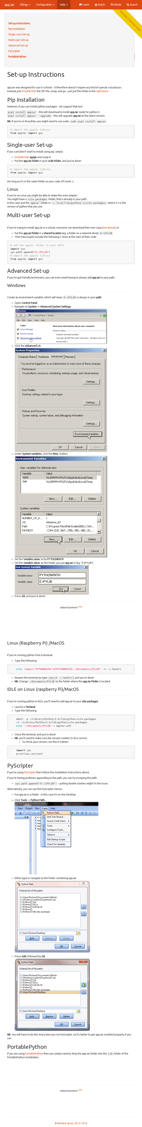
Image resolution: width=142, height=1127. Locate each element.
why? (80, 607)
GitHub (117, 4)
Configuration (44, 4)
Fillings (24, 4)
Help (63, 4)
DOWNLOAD (29, 91)
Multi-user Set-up (18, 39)
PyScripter (14, 51)
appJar (9, 4)
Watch (101, 4)
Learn (85, 4)
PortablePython (17, 56)
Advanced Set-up (18, 45)
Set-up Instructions (19, 23)
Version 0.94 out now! (130, 21)
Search (133, 4)
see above (109, 227)
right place (102, 91)
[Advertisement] (71, 621)
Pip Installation (16, 28)
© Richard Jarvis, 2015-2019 (71, 1123)
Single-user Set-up (19, 34)
